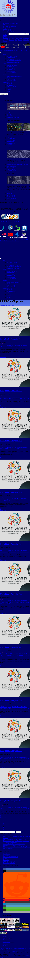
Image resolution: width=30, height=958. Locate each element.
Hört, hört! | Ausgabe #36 (11, 700)
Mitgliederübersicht (8, 28)
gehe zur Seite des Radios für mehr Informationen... (14, 240)
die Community (11, 195)
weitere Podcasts (11, 169)
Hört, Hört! (24, 345)
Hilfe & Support (7, 29)
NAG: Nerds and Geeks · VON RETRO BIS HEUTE (14, 50)
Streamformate (10, 141)
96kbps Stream (15, 221)
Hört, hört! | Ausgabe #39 (11, 544)
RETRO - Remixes (5, 603)
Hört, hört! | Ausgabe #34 (11, 801)
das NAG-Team (11, 196)
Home (1, 305)
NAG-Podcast (10, 167)
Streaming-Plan (13, 40)
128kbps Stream (4, 221)
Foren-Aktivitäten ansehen (10, 26)
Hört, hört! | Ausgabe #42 (11, 441)
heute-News (26, 36)
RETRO (9, 112)
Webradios (26, 40)
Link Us (9, 199)
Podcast (20, 40)
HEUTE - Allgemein (8, 305)
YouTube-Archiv (11, 140)
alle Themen (10, 115)
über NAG (9, 193)
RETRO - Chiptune (14, 347)
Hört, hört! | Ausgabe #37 (11, 647)
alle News (11, 36)
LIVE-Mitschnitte (11, 138)
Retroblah (9, 144)
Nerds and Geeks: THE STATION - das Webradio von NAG (17, 165)
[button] (4, 869)
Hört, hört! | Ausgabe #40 (11, 492)
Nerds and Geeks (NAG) (12, 951)
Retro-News (18, 36)
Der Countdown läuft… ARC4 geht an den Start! (16, 839)
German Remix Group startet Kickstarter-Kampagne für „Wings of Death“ (14, 844)
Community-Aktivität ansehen (11, 23)
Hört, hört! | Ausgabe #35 (11, 751)
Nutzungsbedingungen (9, 30)
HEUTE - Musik (16, 345)
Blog (4, 54)
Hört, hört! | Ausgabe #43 (11, 390)
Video (4, 63)
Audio (5, 74)
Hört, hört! (11, 38)
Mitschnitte (26, 38)
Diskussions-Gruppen (9, 25)
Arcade (2, 653)
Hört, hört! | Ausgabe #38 (11, 594)
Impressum (9, 949)
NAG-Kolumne (4, 347)
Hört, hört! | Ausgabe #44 (11, 339)
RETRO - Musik (24, 398)
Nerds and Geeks (7, 82)
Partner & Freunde (11, 198)
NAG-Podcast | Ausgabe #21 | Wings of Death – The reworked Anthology (16, 841)
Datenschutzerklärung (18, 948)
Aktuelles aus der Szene (13, 117)
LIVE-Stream (10, 137)
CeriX (1, 344)
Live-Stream (19, 38)
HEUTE (9, 114)
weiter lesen (3, 357)
